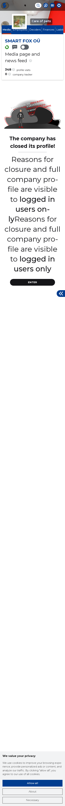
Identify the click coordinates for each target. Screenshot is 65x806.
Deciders (35, 29)
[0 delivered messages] (14, 47)
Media (7, 29)
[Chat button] (45, 5)
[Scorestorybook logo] (4, 5)
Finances (48, 29)
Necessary (32, 800)
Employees (20, 29)
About (32, 791)
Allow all (32, 783)
